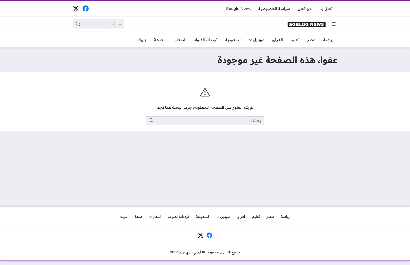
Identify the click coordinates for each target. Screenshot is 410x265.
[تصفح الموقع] (333, 24)
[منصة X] (76, 8)
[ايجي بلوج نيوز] (307, 24)
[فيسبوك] (85, 8)
